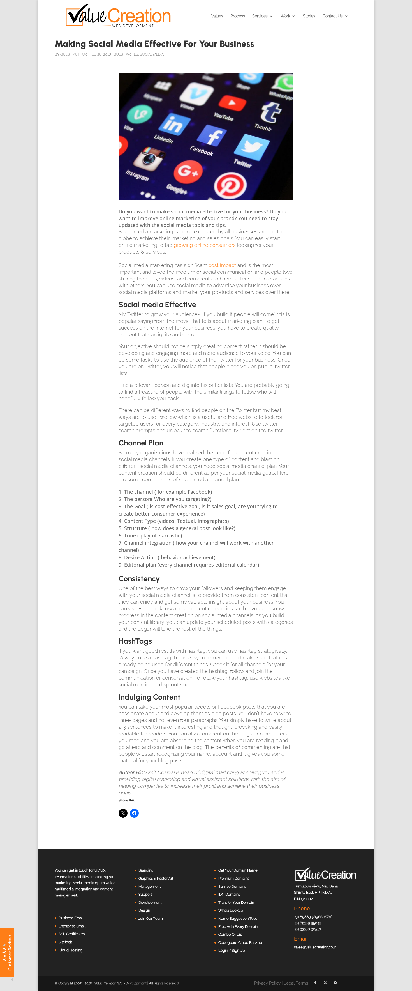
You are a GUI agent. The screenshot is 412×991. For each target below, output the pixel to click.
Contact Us (333, 16)
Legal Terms (296, 983)
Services (260, 16)
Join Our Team (150, 918)
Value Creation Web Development (120, 983)
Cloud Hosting (70, 950)
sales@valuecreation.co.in (315, 947)
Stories (309, 16)
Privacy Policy (267, 983)
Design (144, 910)
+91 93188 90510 (307, 929)
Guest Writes (126, 54)
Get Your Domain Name (238, 870)
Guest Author (73, 54)
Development (149, 902)
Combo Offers (230, 934)
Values (217, 16)
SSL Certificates (72, 934)
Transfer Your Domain (236, 902)
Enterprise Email (72, 926)
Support (145, 894)
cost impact (222, 265)
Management (149, 886)
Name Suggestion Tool (237, 918)
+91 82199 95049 (307, 923)
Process (237, 16)
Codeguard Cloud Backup (240, 943)
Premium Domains (233, 878)
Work (285, 16)
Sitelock (65, 942)
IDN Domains (229, 894)
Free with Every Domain (238, 927)
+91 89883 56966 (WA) (313, 917)
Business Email (71, 918)
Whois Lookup (230, 910)
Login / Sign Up (231, 950)
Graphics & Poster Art (155, 878)
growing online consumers (205, 245)
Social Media (152, 54)
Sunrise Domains (232, 886)
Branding (145, 870)
